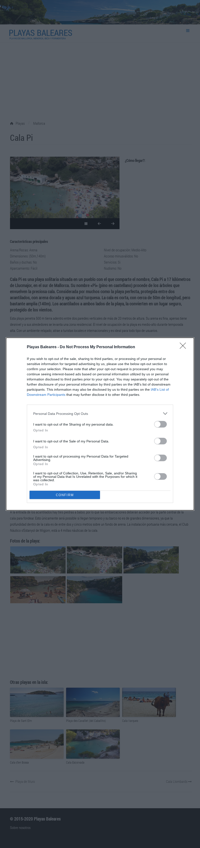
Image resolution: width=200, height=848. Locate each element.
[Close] (184, 347)
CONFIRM (65, 495)
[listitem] (100, 413)
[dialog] (100, 424)
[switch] (160, 424)
